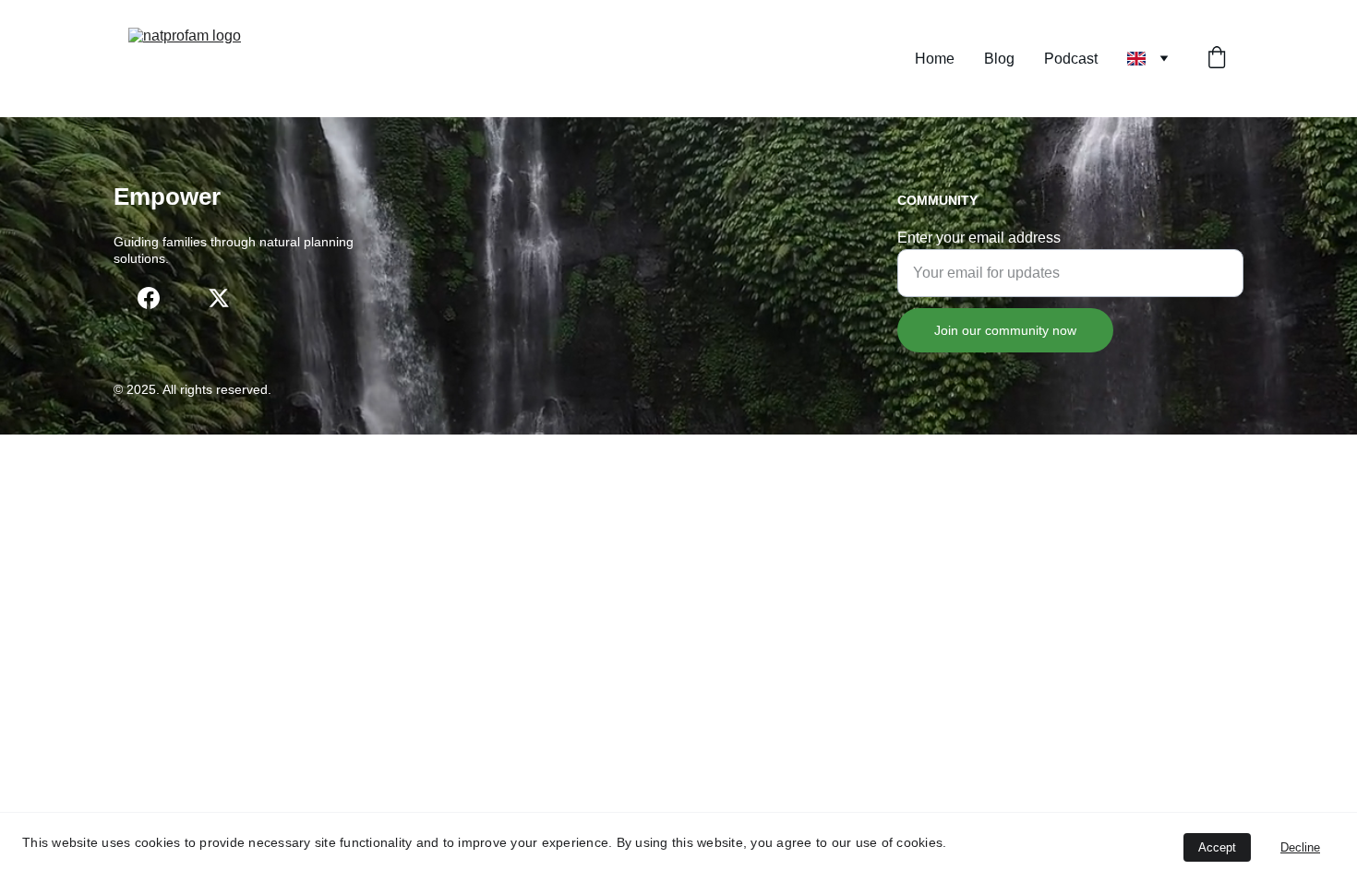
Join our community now (1005, 330)
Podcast (1071, 58)
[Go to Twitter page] (219, 298)
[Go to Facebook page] (149, 298)
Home (935, 58)
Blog (999, 58)
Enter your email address (979, 237)
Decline (1300, 847)
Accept (1217, 847)
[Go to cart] (1217, 59)
